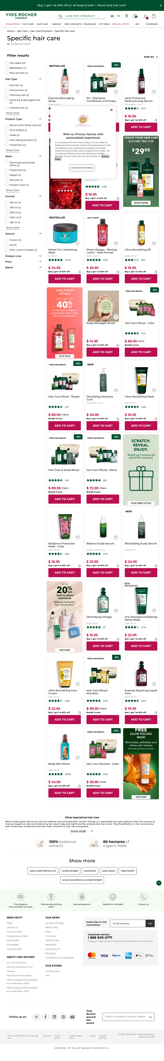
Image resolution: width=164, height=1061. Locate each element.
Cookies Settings (82, 168)
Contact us (12, 927)
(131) (67, 407)
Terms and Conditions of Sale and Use (23, 1037)
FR (118, 16)
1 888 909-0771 (100, 937)
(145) (143, 627)
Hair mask (108, 870)
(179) (105, 554)
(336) (67, 701)
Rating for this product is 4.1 (132, 627)
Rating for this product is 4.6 (132, 407)
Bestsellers (50, 944)
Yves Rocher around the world (90, 1017)
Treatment (128, 870)
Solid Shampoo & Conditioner (82, 880)
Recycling (50, 953)
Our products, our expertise (59, 957)
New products (52, 949)
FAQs (9, 923)
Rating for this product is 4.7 (92, 186)
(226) (143, 407)
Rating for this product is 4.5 (132, 333)
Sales (48, 931)
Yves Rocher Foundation (19, 975)
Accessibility (13, 944)
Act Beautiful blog (54, 923)
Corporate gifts (14, 949)
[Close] (111, 110)
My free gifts (13, 940)
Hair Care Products (41, 31)
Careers (11, 971)
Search (60, 16)
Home (10, 31)
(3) (104, 627)
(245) (105, 701)
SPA (47, 975)
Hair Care (22, 31)
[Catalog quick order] (136, 16)
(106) (105, 260)
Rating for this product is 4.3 (132, 108)
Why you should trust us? (20, 967)
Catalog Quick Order (17, 936)
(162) (67, 554)
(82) (105, 480)
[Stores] (126, 16)
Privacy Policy (57, 1037)
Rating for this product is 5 (93, 627)
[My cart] (154, 16)
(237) (143, 701)
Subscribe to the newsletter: (96, 923)
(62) (143, 260)
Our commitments (16, 962)
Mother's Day (52, 940)
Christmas (50, 936)
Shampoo (90, 870)
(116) (67, 480)
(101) (143, 333)
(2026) (68, 774)
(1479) (68, 260)
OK (150, 923)
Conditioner (70, 870)
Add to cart (141, 127)
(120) (105, 774)
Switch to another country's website (125, 1016)
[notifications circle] (147, 18)
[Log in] (145, 16)
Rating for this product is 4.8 (93, 260)
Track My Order (14, 931)
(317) (143, 108)
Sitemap (47, 1036)
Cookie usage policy (75, 1037)
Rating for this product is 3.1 (132, 260)
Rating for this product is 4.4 (55, 553)
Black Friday (51, 927)
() (18, 63)
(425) (104, 186)
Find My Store (52, 971)
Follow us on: (18, 1016)
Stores (93, 1036)
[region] (83, 142)
